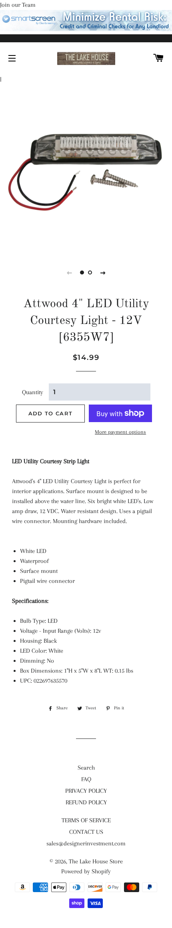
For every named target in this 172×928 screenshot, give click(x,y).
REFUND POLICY (86, 802)
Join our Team (18, 4)
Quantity (32, 392)
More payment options (120, 432)
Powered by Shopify (86, 871)
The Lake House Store (96, 861)
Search (86, 767)
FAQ (86, 779)
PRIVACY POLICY (86, 790)
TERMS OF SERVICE (86, 820)
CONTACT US (86, 831)
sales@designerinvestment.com (86, 843)
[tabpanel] (86, 168)
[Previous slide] (69, 272)
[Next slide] (103, 272)
